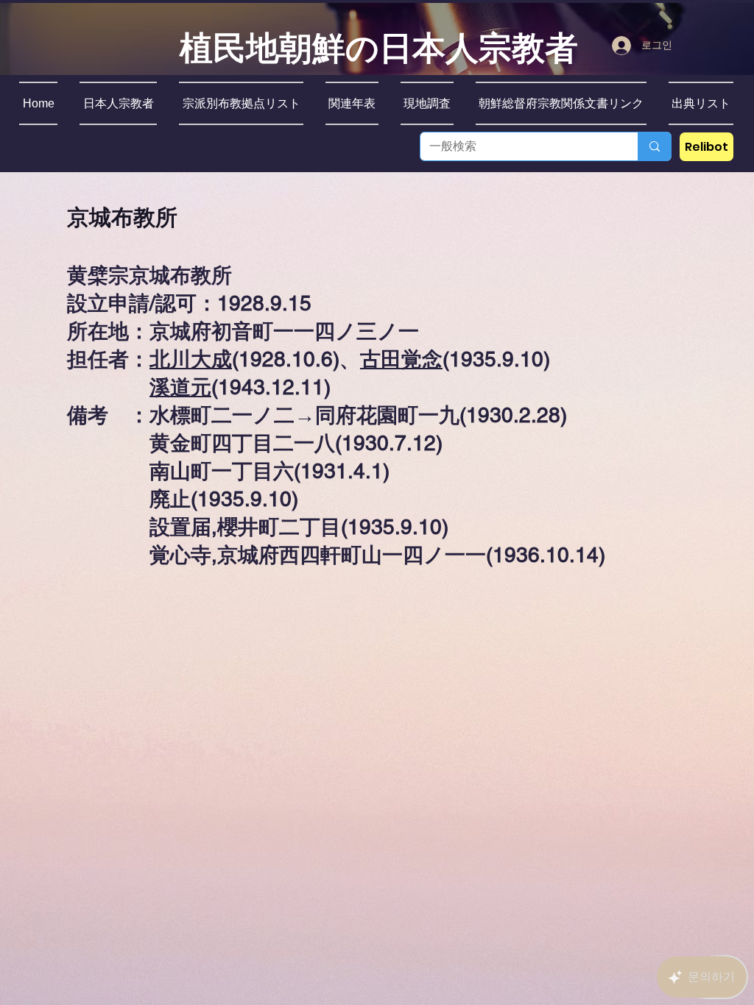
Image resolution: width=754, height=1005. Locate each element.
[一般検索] (654, 146)
